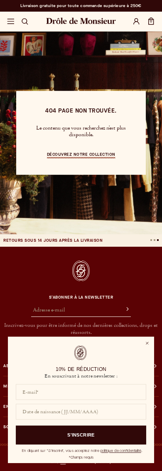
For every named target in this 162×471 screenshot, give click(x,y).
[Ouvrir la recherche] (25, 21)
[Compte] (136, 21)
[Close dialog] (147, 343)
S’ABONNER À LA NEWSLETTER (81, 297)
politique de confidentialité (121, 450)
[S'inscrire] (124, 310)
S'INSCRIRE (81, 435)
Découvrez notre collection (81, 154)
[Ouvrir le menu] (10, 21)
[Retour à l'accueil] (81, 271)
